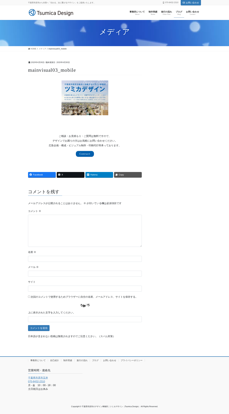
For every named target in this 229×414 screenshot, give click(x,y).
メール (33, 267)
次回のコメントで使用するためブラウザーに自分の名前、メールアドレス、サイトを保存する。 (84, 296)
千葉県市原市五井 (38, 377)
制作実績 (67, 360)
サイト (32, 282)
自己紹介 (54, 360)
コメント (34, 211)
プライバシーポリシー (132, 360)
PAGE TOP (220, 399)
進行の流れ (82, 360)
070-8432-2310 (36, 381)
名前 (32, 252)
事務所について (38, 360)
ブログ (95, 360)
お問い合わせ (192, 2)
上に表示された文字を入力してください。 (51, 312)
